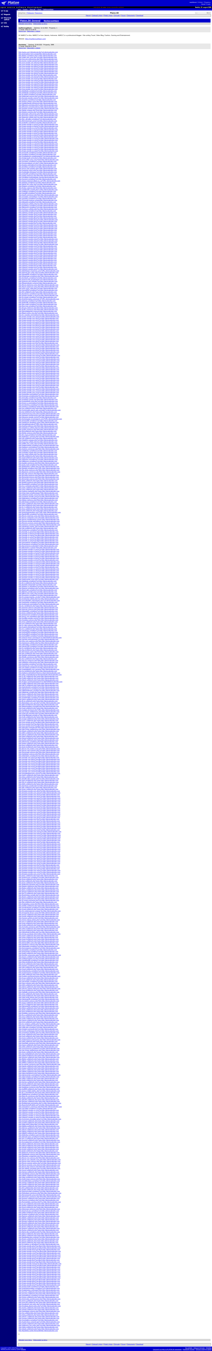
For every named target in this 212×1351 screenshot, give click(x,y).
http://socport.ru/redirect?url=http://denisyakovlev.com (37, 179)
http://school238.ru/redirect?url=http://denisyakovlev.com (38, 632)
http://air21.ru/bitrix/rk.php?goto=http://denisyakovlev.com (39, 1069)
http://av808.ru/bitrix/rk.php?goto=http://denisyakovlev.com (39, 1089)
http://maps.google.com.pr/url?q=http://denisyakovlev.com (39, 376)
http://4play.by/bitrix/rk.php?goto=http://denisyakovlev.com (39, 1055)
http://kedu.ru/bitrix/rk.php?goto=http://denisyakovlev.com (38, 888)
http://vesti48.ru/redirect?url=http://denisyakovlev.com (37, 193)
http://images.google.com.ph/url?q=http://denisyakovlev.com (39, 851)
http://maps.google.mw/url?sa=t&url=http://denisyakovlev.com (40, 1263)
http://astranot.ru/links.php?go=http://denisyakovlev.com (38, 204)
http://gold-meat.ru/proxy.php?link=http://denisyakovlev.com (39, 1179)
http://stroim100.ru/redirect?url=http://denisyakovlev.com (38, 646)
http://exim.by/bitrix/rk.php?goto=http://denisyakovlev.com (39, 747)
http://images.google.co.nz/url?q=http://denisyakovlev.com (39, 565)
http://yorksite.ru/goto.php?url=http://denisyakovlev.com (38, 452)
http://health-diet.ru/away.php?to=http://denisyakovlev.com (39, 778)
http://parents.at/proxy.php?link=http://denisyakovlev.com (38, 607)
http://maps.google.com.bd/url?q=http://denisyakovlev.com (39, 323)
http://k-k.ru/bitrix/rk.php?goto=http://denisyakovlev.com (38, 583)
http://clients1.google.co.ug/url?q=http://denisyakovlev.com (39, 1115)
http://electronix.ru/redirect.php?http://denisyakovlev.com (38, 741)
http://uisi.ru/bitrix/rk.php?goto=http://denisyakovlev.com (38, 1017)
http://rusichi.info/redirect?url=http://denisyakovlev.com (37, 627)
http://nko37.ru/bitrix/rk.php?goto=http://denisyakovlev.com (39, 1316)
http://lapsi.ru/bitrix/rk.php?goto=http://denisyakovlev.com (38, 1233)
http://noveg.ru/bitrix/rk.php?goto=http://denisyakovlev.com (39, 1318)
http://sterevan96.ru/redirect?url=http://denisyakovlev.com (39, 999)
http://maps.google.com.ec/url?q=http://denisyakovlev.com (39, 339)
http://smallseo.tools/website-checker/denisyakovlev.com (38, 177)
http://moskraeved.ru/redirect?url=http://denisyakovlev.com (39, 907)
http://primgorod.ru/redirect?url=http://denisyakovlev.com (38, 614)
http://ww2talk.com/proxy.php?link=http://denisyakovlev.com (39, 1043)
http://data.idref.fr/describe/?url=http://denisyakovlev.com (38, 1124)
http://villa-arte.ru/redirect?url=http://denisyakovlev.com (38, 1027)
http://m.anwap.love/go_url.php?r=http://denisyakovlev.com (39, 597)
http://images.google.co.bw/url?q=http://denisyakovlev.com (39, 551)
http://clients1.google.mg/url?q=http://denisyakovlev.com (38, 239)
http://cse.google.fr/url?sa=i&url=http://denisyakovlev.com (38, 724)
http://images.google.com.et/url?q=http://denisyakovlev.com (39, 817)
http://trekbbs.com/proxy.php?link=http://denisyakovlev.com (39, 1013)
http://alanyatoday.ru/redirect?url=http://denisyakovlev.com (39, 1077)
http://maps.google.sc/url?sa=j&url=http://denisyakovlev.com (39, 1271)
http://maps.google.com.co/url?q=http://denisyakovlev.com (39, 334)
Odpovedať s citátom (33, 31)
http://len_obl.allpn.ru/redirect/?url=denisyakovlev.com (37, 119)
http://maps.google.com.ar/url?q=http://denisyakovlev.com (39, 320)
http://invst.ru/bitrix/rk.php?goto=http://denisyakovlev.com (38, 1207)
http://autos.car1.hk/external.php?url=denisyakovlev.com (38, 52)
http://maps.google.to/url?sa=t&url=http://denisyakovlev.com (39, 1285)
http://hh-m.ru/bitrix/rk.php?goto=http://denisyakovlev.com (39, 782)
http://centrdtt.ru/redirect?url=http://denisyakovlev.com (37, 211)
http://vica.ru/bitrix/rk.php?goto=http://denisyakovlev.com (38, 1025)
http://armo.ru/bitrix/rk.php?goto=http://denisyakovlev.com (39, 696)
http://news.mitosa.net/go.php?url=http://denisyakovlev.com (39, 920)
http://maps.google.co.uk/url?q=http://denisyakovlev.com (38, 145)
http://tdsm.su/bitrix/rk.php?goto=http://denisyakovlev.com (39, 1008)
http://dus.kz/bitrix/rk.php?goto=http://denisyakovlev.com (38, 505)
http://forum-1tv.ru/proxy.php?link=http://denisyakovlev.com (39, 1158)
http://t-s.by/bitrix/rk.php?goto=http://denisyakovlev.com (38, 648)
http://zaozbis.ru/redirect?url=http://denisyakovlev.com (37, 198)
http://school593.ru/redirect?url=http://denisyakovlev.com (38, 636)
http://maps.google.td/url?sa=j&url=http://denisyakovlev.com (39, 1281)
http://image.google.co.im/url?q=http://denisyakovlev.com (38, 295)
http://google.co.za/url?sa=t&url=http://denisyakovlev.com (38, 540)
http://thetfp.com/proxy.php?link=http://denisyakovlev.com (38, 657)
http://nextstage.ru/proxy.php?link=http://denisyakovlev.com (39, 1311)
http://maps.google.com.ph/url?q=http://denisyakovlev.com (39, 375)
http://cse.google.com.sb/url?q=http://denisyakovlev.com (38, 87)
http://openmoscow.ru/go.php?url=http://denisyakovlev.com (39, 413)
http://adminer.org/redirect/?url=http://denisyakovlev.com (38, 459)
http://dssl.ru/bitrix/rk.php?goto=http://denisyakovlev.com (38, 736)
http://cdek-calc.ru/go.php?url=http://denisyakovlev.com (38, 57)
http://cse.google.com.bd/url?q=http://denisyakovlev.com (38, 66)
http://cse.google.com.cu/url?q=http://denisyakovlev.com (38, 71)
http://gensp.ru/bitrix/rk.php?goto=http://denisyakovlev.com (39, 1172)
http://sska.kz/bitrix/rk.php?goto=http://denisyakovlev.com (38, 995)
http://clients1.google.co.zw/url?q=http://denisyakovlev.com (39, 1117)
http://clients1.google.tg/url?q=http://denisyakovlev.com (38, 262)
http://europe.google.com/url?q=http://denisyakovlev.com (38, 98)
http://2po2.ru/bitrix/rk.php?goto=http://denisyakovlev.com (39, 680)
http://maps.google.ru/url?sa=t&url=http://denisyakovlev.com (39, 1269)
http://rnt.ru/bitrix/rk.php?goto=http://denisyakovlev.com (38, 623)
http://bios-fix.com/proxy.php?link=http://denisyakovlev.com (39, 1096)
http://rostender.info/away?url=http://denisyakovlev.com (38, 172)
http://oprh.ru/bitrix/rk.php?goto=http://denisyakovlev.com (38, 935)
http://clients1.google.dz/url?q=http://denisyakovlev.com (38, 221)
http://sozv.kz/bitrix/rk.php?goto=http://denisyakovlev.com (38, 990)
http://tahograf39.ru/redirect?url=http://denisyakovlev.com (38, 1006)
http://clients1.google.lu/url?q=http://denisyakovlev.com (38, 237)
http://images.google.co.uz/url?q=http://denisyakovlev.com (39, 572)
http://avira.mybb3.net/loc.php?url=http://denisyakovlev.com (39, 1091)
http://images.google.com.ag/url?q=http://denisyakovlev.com (39, 793)
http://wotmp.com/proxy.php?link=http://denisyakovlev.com (39, 449)
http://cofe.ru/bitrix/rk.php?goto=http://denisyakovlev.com (38, 717)
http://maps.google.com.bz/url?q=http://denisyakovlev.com (39, 332)
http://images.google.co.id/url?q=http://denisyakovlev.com (39, 555)
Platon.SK (32, 9)
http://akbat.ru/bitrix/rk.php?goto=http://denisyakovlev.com (39, 1071)
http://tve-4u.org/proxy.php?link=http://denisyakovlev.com (38, 660)
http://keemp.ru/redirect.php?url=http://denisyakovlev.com (39, 588)
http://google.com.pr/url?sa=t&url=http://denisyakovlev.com (39, 766)
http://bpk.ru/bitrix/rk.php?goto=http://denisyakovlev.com (38, 480)
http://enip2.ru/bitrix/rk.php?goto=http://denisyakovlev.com (39, 1149)
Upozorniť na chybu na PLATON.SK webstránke (167, 1349)
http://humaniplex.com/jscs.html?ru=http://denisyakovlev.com (40, 1202)
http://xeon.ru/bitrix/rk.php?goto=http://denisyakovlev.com (38, 1045)
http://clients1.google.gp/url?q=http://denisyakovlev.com (38, 228)
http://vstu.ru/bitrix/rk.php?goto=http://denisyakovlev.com (38, 1034)
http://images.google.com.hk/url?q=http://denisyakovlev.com (39, 823)
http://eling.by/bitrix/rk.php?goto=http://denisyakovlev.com (39, 1145)
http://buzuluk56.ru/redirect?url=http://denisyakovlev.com (38, 484)
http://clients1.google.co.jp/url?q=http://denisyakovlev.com (39, 1112)
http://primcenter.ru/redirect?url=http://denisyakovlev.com (38, 951)
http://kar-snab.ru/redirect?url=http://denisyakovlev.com (38, 304)
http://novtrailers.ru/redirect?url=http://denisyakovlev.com (38, 1320)
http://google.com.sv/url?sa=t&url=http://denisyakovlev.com (39, 768)
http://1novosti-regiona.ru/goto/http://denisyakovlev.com (38, 200)
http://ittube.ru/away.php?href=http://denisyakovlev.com (38, 110)
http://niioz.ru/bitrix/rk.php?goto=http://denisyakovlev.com (38, 1315)
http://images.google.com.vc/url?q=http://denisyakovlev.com (39, 874)
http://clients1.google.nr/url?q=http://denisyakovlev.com (38, 246)
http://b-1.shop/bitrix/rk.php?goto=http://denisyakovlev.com (39, 1092)
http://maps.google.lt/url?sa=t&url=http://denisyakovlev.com (39, 1260)
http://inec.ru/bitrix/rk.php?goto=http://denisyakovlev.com (38, 875)
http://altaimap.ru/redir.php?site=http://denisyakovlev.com (38, 692)
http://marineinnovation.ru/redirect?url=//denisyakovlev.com (39, 1288)
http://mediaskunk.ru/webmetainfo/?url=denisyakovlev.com (39, 156)
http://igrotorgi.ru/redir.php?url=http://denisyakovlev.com (38, 786)
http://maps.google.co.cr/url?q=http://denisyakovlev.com (38, 128)
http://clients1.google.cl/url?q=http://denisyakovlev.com (38, 216)
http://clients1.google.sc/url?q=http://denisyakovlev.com (38, 255)
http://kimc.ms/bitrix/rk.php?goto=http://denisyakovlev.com (39, 890)
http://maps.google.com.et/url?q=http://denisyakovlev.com (39, 341)
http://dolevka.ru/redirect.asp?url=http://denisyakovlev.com (39, 1135)
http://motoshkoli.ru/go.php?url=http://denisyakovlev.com (38, 401)
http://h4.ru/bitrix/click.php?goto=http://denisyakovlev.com (38, 1188)
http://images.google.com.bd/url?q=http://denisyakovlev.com (39, 800)
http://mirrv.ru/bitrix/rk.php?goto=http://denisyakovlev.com (38, 1301)
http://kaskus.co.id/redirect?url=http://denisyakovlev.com (38, 586)
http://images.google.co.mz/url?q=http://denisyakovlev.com (39, 563)
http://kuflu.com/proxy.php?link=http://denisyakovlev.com (38, 309)
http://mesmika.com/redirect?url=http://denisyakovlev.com (39, 394)
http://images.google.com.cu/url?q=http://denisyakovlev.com (39, 812)
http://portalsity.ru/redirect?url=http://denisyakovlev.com (38, 950)
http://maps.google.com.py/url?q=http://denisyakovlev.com (39, 378)
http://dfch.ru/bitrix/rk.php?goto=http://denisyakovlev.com (38, 733)
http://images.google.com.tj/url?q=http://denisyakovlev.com (39, 865)
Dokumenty (131, 15)
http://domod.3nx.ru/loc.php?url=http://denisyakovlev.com (38, 272)
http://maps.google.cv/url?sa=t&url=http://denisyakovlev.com (39, 1253)
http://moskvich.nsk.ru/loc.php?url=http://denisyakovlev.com (39, 1304)
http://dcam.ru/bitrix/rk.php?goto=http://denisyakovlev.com (39, 731)
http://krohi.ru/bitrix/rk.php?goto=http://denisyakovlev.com (38, 1226)
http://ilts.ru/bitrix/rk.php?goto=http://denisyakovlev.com (38, 787)
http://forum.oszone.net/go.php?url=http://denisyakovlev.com (40, 1163)
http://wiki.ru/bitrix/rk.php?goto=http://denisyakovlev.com (38, 1041)
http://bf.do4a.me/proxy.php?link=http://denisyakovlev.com (39, 475)
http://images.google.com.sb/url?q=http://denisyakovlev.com (39, 860)
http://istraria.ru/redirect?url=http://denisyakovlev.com (37, 301)
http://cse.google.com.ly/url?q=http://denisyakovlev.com (38, 78)
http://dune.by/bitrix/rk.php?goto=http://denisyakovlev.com (39, 738)
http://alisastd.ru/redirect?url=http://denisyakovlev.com (37, 202)
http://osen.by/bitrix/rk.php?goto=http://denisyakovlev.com (39, 939)
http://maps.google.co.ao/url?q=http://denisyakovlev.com (38, 124)
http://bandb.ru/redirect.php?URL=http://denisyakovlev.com (39, 468)
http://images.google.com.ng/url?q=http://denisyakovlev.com (39, 840)
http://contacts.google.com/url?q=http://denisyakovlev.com (39, 496)
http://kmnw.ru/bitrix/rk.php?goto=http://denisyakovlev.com (39, 891)
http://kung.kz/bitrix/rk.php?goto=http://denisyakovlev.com (39, 898)
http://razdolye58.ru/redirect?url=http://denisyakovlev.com (39, 960)
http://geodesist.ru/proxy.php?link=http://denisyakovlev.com (39, 1174)
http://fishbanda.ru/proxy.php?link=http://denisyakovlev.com (39, 1154)
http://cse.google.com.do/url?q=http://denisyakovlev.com (38, 73)
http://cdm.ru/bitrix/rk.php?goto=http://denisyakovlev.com (38, 488)
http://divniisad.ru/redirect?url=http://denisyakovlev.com (38, 502)
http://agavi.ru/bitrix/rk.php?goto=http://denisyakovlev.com (39, 1068)
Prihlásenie (30, 13)
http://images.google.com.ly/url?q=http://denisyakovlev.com (39, 830)
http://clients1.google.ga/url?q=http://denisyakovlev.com (38, 226)
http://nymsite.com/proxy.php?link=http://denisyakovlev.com (39, 927)
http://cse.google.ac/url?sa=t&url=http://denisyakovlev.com (39, 722)
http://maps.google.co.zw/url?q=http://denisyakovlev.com (38, 151)
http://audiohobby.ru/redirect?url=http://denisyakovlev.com (39, 697)
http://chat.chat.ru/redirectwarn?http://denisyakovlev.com (38, 493)
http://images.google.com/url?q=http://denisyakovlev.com (38, 108)
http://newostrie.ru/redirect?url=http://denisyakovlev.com (38, 602)
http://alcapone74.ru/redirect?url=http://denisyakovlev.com (39, 689)
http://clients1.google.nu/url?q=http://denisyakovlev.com (38, 248)
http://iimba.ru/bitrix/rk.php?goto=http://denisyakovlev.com (39, 1205)
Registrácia (208, 2)
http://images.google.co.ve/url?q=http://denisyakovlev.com (39, 574)
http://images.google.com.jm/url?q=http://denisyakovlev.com (39, 824)
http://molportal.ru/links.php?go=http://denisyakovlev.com (38, 599)
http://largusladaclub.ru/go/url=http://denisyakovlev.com (38, 311)
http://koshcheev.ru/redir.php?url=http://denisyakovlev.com (39, 895)
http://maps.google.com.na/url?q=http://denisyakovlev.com (39, 362)
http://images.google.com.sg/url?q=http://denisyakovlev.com (39, 861)
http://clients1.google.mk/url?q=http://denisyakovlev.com (38, 241)
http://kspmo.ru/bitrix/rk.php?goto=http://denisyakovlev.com (39, 1228)
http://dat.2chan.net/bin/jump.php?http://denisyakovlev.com (39, 729)
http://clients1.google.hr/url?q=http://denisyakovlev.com (38, 230)
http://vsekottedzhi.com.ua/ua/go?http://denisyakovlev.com (39, 669)
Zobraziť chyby (97, 15)
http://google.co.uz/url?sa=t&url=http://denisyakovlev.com (38, 537)
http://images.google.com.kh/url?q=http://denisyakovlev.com (39, 826)
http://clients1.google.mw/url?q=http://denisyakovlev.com (38, 244)
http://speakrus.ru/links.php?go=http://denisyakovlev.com (38, 428)
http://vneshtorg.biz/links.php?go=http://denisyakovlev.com (39, 1032)
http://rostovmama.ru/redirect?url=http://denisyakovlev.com (39, 972)
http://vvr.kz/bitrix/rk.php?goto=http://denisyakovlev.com (38, 671)
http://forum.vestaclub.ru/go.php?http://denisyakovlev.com (39, 517)
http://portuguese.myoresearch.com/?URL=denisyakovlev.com (40, 419)
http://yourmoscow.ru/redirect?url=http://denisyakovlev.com (39, 1048)
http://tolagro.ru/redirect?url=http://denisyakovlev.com (37, 186)
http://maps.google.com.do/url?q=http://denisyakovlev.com (39, 338)
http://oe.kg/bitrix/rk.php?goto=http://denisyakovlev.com (38, 412)
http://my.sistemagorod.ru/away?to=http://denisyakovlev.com (40, 911)
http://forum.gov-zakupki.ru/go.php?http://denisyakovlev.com (40, 1159)
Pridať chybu (108, 15)
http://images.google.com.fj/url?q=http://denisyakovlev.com (39, 819)
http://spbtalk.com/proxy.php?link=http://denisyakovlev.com (39, 992)
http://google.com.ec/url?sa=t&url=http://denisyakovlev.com (39, 763)
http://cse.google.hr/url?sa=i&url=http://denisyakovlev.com (39, 726)
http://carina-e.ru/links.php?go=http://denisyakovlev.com (38, 209)
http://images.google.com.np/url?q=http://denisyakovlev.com (39, 844)
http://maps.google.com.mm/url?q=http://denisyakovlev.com (39, 355)
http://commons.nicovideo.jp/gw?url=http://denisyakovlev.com (40, 1119)
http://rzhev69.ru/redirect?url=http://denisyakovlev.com (37, 174)
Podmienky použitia (189, 1349)
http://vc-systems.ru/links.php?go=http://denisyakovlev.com (39, 1024)
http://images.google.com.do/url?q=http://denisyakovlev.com (39, 814)
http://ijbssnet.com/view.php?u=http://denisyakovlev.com (38, 105)
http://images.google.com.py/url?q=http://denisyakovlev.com (39, 854)
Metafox (23, 1349)
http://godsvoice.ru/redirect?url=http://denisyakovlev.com (38, 530)
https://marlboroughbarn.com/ (35, 39)
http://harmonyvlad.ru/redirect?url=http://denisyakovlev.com (39, 1191)
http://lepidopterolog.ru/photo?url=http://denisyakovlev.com (39, 1237)
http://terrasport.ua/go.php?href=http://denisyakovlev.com (39, 652)
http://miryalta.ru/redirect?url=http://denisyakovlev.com (37, 398)
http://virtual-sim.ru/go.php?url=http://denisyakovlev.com (38, 666)
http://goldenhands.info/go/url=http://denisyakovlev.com (38, 103)
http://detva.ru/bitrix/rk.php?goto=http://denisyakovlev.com (39, 1131)
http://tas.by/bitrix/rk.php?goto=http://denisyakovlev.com (38, 650)
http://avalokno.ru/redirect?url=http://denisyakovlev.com (38, 205)
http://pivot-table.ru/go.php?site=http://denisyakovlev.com (38, 943)
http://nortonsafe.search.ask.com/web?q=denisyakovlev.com (40, 410)
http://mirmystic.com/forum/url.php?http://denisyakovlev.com (39, 1299)
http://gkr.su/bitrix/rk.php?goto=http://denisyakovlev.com (38, 528)
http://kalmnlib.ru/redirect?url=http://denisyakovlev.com (38, 302)
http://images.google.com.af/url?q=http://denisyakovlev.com (39, 791)
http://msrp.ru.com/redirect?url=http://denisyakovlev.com (38, 403)
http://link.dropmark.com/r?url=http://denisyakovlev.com (38, 121)
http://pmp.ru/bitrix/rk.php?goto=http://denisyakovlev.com (38, 613)
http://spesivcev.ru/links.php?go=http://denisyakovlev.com (38, 643)
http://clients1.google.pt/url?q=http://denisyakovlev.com (38, 253)
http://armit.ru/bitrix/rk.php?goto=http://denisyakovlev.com (39, 1084)
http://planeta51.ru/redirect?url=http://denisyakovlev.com (38, 611)
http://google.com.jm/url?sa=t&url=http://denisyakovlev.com (39, 764)
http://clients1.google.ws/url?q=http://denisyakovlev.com (38, 269)
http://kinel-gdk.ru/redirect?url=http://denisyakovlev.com (38, 590)
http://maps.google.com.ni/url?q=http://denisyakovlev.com (39, 366)
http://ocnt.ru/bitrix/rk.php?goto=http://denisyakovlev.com (38, 930)
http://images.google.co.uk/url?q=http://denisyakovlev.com (39, 570)
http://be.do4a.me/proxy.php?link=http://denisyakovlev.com (39, 470)
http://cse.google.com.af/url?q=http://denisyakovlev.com (38, 62)
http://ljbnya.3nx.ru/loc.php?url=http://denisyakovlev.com (38, 593)
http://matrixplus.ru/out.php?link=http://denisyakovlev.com (39, 904)
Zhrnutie (117, 15)
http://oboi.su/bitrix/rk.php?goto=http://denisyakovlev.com (38, 928)
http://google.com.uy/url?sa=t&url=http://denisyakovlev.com (39, 770)
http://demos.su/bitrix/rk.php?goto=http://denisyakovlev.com (39, 1128)
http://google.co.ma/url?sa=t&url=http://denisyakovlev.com (39, 535)
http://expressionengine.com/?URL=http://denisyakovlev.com (40, 512)
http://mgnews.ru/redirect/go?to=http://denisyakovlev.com (38, 396)
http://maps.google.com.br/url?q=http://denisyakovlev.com (39, 331)
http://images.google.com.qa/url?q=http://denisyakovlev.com (39, 856)
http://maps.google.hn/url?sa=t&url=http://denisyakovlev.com (40, 1256)
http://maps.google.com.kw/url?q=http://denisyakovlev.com (39, 352)
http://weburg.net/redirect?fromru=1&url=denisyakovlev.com (39, 673)
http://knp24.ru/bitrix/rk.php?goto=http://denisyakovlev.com (39, 1223)
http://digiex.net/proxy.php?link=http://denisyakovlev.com (38, 500)
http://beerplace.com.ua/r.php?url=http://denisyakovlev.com (39, 703)
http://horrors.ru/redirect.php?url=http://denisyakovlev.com (39, 1200)
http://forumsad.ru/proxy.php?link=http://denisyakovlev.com (39, 752)
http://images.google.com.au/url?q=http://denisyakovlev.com (39, 798)
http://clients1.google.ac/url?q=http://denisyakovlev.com (38, 212)
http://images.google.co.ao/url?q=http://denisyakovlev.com (39, 549)
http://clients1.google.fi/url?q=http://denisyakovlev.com (37, 223)
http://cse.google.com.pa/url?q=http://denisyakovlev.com (38, 84)
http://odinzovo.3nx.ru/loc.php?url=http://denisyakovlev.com (39, 1325)
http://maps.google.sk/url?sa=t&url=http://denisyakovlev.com (39, 1274)
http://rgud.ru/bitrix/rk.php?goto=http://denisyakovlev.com (38, 969)
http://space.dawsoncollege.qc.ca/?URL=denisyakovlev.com (39, 181)
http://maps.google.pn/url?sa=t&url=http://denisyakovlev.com (40, 1265)
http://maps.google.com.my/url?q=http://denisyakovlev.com (39, 361)
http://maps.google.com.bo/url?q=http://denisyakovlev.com (39, 329)
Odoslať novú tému (25, 24)
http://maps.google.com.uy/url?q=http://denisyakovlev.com (39, 391)
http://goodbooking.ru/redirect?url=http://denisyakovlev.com (39, 1181)
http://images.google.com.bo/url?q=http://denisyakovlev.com (39, 805)
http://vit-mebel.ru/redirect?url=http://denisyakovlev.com (38, 667)
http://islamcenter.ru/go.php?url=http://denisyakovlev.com (38, 579)
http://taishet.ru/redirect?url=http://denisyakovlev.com (37, 182)
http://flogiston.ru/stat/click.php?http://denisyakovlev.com (38, 1156)
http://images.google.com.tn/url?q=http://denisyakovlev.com (39, 867)
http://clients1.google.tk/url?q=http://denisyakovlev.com (38, 264)
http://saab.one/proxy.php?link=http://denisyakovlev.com (38, 175)
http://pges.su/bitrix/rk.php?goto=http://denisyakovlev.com (39, 941)
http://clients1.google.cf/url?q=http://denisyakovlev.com (38, 214)
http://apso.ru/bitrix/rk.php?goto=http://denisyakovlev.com (38, 694)
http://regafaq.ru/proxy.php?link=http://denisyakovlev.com (38, 620)
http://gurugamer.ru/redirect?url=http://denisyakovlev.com (38, 542)
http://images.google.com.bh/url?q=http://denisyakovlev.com (39, 801)
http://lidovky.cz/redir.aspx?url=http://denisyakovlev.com (38, 592)
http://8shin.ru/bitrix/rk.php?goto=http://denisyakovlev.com (39, 1059)
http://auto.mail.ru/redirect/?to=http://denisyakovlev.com (38, 465)
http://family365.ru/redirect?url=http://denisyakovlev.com (38, 514)
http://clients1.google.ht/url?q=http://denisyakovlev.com (38, 232)
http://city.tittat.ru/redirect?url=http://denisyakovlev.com (37, 1108)
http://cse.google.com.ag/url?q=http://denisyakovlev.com (38, 64)
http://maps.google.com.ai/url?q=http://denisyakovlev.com (39, 318)
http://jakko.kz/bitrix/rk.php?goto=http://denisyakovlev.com (39, 1212)
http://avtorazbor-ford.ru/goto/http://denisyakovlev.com (37, 54)
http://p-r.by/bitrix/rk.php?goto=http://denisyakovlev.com (38, 606)
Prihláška (208, 1348)
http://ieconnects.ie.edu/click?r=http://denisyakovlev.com (38, 546)
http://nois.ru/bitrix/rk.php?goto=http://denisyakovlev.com (38, 923)
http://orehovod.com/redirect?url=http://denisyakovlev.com (39, 604)
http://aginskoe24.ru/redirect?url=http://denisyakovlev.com (39, 687)
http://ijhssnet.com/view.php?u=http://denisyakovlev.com (38, 107)
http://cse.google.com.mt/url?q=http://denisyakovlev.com (38, 80)
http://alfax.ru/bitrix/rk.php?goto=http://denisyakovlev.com (38, 1078)
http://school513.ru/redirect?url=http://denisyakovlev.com (38, 634)
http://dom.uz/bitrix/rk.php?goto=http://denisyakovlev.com (38, 503)
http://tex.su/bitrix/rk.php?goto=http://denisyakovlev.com (38, 653)
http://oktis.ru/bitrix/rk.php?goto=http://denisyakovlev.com (38, 1327)
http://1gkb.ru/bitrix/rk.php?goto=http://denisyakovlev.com (38, 678)
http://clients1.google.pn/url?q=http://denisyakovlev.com (38, 249)
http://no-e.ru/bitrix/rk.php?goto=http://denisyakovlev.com (38, 921)
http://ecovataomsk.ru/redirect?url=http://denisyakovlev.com (39, 1142)
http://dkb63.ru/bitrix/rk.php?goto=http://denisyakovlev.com (39, 1133)
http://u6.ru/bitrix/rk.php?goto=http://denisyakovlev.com (38, 438)
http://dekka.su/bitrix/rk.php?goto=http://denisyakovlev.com (39, 1126)
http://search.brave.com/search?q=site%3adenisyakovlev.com (40, 637)
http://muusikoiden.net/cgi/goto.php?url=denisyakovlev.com (39, 600)
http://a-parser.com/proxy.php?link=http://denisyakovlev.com (39, 1064)
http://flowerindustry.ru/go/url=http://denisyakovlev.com (37, 283)
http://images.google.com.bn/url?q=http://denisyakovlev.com (39, 803)
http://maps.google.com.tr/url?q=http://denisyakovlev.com (38, 387)
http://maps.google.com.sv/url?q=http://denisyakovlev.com (39, 385)
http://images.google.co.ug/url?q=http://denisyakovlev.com (39, 569)
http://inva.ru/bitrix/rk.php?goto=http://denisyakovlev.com (38, 879)
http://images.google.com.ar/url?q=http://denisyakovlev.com (39, 796)
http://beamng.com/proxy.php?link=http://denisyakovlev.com (39, 472)
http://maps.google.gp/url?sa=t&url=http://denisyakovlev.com (40, 1255)
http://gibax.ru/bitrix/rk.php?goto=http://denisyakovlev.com (39, 1175)
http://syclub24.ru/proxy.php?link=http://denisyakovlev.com (39, 1001)
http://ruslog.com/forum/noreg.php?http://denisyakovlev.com (39, 976)
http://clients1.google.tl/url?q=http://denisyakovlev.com (37, 265)
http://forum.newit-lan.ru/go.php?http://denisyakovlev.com (39, 516)
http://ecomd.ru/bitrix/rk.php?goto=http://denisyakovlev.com (39, 1140)
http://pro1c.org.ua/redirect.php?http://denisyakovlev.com (38, 616)
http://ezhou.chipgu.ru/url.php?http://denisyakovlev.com (38, 101)
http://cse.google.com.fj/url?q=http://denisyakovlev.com (38, 75)
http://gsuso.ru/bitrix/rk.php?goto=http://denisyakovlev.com (39, 1186)
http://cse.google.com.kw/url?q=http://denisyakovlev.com (38, 77)
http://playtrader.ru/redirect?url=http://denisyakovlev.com (38, 946)
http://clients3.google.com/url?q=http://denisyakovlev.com (38, 495)
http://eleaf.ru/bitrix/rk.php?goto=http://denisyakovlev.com (38, 1144)
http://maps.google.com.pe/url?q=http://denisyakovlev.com (39, 371)
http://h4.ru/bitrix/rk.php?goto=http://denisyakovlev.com (38, 292)
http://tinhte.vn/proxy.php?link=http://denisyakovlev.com (38, 433)
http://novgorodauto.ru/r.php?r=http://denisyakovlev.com (38, 163)
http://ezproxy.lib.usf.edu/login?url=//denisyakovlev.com (38, 279)
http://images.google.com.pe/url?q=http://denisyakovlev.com (39, 847)
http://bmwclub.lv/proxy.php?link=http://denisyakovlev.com (39, 477)
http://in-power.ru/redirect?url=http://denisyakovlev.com (38, 297)
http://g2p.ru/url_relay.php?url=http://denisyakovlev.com (38, 288)
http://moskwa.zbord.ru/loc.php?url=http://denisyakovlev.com (40, 1306)
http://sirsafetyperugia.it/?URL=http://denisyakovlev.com (38, 424)
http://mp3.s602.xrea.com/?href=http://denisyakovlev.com (39, 159)
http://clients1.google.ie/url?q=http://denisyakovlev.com (38, 234)
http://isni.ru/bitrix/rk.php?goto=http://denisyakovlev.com (38, 881)
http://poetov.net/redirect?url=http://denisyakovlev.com (37, 165)
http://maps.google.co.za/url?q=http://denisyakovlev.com (38, 149)
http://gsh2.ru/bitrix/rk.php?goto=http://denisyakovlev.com (38, 775)
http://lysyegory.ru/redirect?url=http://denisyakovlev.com (38, 595)
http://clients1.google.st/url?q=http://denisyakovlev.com (38, 258)
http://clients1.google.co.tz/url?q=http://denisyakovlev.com (39, 1114)
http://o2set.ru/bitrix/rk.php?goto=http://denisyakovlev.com (39, 1323)
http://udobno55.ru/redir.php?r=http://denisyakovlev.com (38, 189)
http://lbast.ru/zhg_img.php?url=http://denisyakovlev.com (38, 313)
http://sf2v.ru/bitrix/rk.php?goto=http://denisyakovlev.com (38, 985)
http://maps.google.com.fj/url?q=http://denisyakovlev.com (38, 343)
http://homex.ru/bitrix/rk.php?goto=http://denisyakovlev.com (39, 1198)
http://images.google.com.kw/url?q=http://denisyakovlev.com (40, 828)
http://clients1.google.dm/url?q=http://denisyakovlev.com (38, 219)
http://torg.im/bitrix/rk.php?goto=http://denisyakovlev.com (38, 1011)
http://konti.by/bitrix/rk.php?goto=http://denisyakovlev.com (39, 1225)
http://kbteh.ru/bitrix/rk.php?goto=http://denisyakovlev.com (39, 1218)
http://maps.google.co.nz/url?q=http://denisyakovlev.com (38, 140)
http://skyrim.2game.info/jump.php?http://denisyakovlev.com (39, 988)
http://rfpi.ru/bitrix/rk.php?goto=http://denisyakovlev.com (38, 967)
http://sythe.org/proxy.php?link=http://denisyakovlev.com (38, 429)
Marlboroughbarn (48, 9)
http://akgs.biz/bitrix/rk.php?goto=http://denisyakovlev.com (39, 1073)
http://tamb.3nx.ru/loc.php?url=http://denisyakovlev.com (38, 184)
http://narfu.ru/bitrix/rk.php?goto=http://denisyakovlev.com (39, 1308)
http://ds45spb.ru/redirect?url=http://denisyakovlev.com (38, 92)
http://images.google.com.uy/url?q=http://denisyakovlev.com (39, 872)
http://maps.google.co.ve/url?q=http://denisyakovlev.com (38, 147)
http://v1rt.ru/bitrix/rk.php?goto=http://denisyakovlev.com (38, 1022)
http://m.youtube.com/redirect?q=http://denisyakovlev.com (39, 315)
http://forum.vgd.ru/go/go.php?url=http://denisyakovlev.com (39, 750)
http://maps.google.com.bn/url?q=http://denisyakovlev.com (39, 327)
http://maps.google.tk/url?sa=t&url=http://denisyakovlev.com (39, 1283)
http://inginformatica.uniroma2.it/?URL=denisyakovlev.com (39, 299)
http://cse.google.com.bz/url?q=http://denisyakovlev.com (38, 70)
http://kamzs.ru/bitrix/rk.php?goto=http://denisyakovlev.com (39, 1216)
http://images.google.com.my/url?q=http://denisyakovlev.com (40, 837)
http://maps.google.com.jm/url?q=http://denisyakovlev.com (39, 348)
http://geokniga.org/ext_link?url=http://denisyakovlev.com (38, 526)
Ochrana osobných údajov (203, 1349)
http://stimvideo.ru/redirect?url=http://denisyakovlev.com (38, 644)
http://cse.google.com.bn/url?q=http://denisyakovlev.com (38, 68)
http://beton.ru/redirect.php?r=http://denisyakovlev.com (38, 55)
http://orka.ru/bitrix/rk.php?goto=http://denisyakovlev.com (38, 937)
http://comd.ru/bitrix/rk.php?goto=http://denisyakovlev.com (39, 719)
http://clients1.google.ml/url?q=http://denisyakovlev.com (38, 242)
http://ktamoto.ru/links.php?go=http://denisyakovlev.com (38, 117)
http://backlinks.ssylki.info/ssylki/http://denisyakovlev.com (38, 1330)
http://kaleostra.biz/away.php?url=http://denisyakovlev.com (39, 884)
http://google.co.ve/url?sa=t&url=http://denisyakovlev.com (38, 539)
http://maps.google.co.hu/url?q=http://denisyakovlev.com (38, 130)
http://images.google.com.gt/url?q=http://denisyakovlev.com (39, 821)
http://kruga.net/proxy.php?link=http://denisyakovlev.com (38, 308)
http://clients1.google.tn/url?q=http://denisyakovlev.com (38, 267)
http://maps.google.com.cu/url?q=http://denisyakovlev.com (39, 336)
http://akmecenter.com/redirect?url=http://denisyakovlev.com (40, 1075)
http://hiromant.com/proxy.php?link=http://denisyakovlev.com (40, 1196)
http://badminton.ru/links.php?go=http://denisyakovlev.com (39, 466)
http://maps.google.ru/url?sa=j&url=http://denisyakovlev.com (39, 1267)
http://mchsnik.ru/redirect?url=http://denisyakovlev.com (38, 152)
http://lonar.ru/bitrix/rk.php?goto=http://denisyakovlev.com (38, 1241)
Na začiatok (188, 1348)
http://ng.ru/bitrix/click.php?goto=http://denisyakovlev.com (38, 1313)
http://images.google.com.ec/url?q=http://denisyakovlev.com (39, 816)
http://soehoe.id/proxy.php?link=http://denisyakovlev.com (38, 426)
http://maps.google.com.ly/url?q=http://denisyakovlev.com (39, 353)
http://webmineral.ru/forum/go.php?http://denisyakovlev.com (39, 1040)
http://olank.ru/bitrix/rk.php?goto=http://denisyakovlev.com (39, 1329)
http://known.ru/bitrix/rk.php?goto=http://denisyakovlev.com (39, 1221)
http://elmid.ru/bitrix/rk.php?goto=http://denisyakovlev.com (39, 1147)
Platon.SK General (30, 20)
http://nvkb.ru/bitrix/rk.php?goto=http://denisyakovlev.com (38, 925)
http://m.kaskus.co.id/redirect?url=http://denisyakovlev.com (39, 1244)
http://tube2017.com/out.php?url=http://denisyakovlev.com (39, 436)
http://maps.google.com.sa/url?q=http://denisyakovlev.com (39, 382)
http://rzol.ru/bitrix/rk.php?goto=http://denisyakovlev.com (38, 980)
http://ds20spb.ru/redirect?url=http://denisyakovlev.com (38, 91)
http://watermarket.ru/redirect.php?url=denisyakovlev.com (39, 445)
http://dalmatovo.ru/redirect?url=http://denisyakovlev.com (38, 498)
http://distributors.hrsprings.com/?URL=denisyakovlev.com (39, 271)
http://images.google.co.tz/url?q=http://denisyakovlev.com (39, 567)
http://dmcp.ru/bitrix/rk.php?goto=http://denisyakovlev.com (39, 734)
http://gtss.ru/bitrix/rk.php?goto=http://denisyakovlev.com (38, 777)
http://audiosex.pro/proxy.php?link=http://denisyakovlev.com (39, 1087)
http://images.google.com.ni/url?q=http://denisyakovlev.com (39, 842)
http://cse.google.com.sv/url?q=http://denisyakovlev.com (38, 89)
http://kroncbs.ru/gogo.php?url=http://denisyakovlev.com (38, 115)
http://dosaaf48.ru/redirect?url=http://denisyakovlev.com (38, 274)
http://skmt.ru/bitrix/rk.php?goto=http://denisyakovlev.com (38, 987)
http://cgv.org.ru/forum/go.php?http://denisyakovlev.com (38, 59)
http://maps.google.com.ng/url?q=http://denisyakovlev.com (39, 364)
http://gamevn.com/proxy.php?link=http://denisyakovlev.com (39, 525)
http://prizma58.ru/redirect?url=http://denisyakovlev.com (38, 420)
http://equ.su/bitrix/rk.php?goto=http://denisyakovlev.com (38, 509)
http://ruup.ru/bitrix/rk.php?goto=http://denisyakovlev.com (38, 978)
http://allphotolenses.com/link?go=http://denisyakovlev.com (39, 690)
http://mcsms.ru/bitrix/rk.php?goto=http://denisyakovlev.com (39, 1293)
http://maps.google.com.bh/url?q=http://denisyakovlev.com (39, 325)
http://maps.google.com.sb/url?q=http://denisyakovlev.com (39, 383)
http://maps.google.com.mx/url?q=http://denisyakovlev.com (39, 359)
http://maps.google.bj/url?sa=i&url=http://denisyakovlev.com (39, 1249)
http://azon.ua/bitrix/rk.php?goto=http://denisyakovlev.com (39, 699)
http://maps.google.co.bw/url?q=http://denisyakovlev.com (38, 126)
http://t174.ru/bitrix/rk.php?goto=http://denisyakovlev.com (38, 1004)
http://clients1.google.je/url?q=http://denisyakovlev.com (38, 235)
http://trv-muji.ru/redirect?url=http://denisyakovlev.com (37, 435)
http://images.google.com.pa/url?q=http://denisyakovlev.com (39, 846)
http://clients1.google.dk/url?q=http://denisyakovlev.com (38, 218)
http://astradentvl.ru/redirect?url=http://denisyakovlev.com (39, 1085)
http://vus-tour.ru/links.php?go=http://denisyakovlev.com (38, 442)
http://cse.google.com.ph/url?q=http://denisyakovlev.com (38, 85)
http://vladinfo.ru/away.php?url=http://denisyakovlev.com (38, 440)
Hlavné (88, 15)
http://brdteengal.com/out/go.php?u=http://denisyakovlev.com (40, 1103)
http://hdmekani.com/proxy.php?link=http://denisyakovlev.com (40, 1193)
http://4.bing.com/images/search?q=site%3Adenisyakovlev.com (40, 681)
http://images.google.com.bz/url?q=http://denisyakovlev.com (39, 808)
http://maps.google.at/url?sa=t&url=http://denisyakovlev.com (39, 1246)
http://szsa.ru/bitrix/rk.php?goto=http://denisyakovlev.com (38, 1002)
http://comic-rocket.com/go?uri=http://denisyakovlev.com (38, 61)
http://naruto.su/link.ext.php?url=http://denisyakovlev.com (38, 918)
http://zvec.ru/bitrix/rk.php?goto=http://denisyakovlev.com (38, 1052)
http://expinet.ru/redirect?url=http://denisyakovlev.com (37, 100)
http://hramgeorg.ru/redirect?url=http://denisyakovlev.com (39, 544)
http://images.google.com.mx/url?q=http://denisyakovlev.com (40, 835)
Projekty (25, 9)
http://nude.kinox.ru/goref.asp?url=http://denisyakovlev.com (39, 1322)
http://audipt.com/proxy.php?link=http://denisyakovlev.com (39, 463)
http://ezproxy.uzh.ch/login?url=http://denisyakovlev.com (38, 281)
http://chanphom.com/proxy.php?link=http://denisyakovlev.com (40, 1107)
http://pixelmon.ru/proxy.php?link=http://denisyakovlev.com (39, 944)
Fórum (39, 9)
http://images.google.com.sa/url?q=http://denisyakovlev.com (39, 858)
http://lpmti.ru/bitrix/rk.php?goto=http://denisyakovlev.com (38, 1242)
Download (139, 15)
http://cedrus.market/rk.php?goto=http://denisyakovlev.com (39, 491)
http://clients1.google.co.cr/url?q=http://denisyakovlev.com (39, 1110)
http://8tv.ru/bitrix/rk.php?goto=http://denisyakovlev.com (38, 456)
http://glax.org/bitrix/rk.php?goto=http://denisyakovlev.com (39, 1177)
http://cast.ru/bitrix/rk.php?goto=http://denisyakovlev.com (38, 708)
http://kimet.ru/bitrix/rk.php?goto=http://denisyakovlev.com (39, 1219)
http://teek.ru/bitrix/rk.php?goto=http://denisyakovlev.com (38, 1010)
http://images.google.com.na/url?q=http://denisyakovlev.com (39, 838)
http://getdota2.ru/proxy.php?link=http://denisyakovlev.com (39, 754)
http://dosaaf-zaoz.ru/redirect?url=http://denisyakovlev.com (39, 1136)
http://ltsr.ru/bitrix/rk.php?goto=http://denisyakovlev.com (38, 902)
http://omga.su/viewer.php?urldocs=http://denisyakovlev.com (40, 934)
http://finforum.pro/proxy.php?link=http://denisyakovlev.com (39, 1152)
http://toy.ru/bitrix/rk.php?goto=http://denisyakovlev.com (38, 659)
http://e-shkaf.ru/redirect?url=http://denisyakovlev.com (37, 94)
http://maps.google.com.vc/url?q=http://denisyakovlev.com (39, 392)
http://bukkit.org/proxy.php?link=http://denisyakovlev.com (38, 482)
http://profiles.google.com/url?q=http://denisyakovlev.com (38, 618)
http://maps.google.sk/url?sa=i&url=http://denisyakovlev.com (39, 1272)
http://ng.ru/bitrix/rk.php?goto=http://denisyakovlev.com (38, 408)
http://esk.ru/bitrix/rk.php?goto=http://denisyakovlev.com (38, 510)
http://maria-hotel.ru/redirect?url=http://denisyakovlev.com (39, 1286)
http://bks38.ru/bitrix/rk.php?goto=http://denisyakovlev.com (39, 1099)
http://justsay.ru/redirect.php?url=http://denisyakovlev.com (39, 1214)
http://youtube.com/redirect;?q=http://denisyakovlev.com (38, 197)
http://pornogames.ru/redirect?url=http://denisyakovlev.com (39, 948)
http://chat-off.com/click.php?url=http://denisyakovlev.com (38, 713)
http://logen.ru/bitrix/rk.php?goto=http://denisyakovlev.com (39, 1239)
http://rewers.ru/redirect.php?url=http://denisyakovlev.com (39, 965)
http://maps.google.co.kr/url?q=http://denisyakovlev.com (38, 137)
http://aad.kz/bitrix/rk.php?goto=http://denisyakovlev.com (38, 458)
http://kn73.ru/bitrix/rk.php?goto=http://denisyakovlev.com (38, 893)
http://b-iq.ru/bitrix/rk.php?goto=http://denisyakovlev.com (38, 701)
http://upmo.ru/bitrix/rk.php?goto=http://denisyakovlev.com (39, 1020)
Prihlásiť (201, 2)
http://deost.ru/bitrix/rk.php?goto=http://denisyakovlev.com (39, 1129)
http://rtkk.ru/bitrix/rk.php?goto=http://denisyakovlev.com (38, 974)
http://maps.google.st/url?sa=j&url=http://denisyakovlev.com (39, 1279)
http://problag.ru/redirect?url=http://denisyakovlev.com (37, 167)
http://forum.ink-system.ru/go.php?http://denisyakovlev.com (39, 749)
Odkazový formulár (199, 1348)
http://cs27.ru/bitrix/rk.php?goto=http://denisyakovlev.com (38, 720)
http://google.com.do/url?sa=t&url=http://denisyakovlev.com (39, 761)
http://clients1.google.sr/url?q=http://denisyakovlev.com (38, 256)
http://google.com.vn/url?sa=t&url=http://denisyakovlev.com (39, 771)
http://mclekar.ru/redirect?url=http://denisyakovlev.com (37, 154)
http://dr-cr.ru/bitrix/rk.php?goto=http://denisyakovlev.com (38, 1138)
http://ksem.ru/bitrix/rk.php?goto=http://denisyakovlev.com (39, 897)
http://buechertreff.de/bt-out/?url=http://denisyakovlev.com (39, 1105)
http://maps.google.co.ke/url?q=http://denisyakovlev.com (38, 135)
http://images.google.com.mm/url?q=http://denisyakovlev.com (40, 831)
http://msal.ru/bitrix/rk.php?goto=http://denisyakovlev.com (38, 909)
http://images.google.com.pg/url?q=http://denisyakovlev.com (39, 849)
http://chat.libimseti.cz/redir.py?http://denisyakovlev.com (38, 715)
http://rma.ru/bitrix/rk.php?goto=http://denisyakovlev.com (38, 622)
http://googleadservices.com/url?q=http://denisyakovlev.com (39, 773)
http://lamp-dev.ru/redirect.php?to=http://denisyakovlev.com (39, 1232)
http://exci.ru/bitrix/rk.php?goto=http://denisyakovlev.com (38, 745)
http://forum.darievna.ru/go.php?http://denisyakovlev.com (38, 285)
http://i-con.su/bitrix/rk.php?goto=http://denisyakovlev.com (39, 1204)
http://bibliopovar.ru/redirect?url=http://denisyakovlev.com (38, 1094)
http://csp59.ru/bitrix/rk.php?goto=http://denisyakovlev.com (39, 1122)
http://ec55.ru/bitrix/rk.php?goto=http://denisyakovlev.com (38, 740)
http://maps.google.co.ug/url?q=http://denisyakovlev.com (38, 144)
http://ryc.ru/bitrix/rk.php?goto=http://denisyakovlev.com (38, 629)
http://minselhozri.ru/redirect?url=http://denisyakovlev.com (39, 1295)
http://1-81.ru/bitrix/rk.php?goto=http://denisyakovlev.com (38, 676)
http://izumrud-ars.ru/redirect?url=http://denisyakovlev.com (39, 1211)
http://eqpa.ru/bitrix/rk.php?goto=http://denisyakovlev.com (39, 743)
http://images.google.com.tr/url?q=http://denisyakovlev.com (39, 868)
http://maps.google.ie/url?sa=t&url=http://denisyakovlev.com (39, 1258)
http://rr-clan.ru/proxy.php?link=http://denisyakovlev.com (38, 625)
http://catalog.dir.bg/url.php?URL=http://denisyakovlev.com (39, 710)
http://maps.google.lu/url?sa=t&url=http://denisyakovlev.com (39, 1262)
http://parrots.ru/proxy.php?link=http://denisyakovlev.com (38, 609)
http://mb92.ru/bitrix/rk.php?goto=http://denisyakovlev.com (39, 905)
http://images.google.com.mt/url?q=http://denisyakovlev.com (39, 833)
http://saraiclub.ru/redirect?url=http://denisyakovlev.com (38, 630)
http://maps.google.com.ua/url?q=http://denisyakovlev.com (39, 389)
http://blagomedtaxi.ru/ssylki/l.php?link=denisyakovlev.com (39, 706)
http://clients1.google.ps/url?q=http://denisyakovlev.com (38, 251)
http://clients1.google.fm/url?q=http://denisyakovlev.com (38, 225)
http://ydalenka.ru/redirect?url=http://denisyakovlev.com (38, 450)
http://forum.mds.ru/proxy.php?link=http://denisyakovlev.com (39, 1161)
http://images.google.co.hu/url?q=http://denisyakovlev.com (39, 553)
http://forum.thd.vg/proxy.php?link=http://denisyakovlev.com (39, 1166)
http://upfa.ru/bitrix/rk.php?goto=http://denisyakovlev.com (38, 1018)
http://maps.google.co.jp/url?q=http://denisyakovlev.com (38, 133)
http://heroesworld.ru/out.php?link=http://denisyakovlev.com (39, 1195)
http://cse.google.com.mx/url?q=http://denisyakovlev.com (38, 82)
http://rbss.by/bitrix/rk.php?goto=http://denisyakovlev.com (38, 962)
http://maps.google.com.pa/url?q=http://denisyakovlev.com (39, 369)
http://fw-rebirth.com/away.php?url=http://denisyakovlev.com (39, 1168)
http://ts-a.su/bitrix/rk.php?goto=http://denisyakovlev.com (38, 1015)
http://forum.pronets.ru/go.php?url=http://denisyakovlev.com (39, 1165)
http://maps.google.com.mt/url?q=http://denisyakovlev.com (39, 357)
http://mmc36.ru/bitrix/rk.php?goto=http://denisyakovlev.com (39, 1302)
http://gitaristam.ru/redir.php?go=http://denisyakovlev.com (39, 756)
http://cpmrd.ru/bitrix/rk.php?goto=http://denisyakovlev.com (39, 1121)
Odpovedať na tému (40, 24)
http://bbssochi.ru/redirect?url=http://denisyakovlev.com (38, 207)
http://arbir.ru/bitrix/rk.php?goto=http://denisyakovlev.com (38, 1080)
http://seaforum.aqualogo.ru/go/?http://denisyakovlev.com (39, 422)
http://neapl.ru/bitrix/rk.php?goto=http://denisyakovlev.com (39, 1309)
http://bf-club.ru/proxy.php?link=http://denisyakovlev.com (38, 473)
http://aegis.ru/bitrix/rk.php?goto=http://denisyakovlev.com (39, 1066)
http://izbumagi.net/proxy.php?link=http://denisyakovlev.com (39, 1209)
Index (19, 9)
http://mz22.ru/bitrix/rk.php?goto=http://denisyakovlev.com (39, 914)
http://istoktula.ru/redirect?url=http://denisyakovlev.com (38, 581)
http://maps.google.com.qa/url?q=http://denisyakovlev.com (39, 380)
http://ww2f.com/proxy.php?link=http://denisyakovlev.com (38, 195)
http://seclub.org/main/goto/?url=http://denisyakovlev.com (38, 639)
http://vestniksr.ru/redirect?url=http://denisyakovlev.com (38, 664)
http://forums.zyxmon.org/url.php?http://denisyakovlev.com (39, 523)
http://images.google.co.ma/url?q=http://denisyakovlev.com (39, 562)
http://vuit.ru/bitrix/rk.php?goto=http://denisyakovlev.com (38, 1036)
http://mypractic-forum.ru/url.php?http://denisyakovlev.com (39, 913)
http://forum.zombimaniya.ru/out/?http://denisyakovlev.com (39, 519)
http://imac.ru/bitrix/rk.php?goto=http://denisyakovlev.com (38, 789)
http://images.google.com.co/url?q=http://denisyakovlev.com (39, 810)
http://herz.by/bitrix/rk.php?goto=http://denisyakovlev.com (38, 780)
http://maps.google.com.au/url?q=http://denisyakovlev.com (39, 322)
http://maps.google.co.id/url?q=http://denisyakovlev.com (38, 131)
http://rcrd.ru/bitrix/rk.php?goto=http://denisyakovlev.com (38, 964)
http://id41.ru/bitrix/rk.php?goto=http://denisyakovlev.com (38, 784)
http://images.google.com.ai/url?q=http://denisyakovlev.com (39, 794)
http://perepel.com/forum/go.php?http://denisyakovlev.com (39, 415)
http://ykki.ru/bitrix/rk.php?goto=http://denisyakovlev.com (38, 1047)
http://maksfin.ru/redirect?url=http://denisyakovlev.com (37, 122)
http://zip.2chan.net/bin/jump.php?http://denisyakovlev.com (39, 1050)
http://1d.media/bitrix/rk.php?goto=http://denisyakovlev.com (39, 1054)
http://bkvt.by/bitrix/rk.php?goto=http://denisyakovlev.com (38, 704)
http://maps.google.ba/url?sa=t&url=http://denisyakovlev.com (40, 1248)
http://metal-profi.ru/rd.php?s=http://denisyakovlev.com (38, 158)
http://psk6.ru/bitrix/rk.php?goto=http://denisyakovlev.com (38, 953)
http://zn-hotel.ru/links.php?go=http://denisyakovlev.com (38, 454)
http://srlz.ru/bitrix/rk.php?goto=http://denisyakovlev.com (38, 994)
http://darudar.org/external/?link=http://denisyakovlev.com (38, 727)
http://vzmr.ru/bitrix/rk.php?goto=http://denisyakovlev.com (38, 1038)
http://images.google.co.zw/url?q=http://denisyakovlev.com (39, 577)
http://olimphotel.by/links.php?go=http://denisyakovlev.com (39, 932)
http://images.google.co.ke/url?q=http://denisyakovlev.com (39, 558)
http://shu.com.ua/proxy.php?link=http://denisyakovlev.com (39, 641)
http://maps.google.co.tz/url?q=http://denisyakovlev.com (38, 142)
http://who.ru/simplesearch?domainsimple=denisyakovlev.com (40, 674)
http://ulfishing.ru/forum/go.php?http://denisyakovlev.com (38, 662)
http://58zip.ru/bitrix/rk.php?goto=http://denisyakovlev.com (39, 1061)
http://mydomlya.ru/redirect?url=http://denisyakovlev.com (38, 405)
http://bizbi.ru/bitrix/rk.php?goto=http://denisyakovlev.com (38, 1098)
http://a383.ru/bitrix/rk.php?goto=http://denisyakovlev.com (39, 683)
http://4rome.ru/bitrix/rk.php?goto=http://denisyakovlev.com (39, 1057)
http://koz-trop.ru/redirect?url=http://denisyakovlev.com (38, 306)
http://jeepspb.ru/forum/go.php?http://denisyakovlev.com (38, 114)
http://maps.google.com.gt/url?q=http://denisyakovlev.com (39, 346)
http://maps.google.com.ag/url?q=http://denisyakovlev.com (39, 316)
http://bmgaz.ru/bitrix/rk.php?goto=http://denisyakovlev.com (39, 1101)
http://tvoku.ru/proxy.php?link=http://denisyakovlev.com (38, 188)
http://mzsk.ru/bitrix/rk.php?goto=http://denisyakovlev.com (39, 916)
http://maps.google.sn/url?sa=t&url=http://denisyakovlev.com (40, 1276)
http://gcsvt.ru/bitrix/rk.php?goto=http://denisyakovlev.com (39, 1170)
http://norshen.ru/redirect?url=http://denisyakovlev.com (38, 161)
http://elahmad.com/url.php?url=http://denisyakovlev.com (38, 96)
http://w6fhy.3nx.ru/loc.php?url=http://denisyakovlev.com (38, 443)
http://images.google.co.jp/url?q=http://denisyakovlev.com (39, 556)
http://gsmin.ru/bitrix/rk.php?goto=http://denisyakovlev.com (39, 1182)
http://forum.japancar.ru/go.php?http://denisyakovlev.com (38, 286)
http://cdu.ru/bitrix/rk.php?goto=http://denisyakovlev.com (38, 489)
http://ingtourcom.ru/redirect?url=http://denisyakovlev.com (39, 877)
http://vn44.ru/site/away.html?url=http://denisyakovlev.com (39, 1031)
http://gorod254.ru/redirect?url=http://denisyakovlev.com (38, 290)
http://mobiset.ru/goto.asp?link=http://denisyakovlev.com (38, 399)
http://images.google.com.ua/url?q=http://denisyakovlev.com (39, 870)
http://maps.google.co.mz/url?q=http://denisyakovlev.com (38, 138)
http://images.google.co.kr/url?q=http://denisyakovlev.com (39, 560)
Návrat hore (22, 31)
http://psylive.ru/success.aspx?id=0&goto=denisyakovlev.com (40, 955)
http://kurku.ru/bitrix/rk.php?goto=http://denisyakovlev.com (39, 1230)
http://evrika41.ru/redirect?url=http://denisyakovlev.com (38, 278)
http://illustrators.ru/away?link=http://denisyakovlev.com (38, 547)
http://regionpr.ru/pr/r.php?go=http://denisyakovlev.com (38, 170)
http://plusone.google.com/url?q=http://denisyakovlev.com (39, 417)
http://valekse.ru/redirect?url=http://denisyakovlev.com (37, 191)
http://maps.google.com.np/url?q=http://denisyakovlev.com (39, 368)
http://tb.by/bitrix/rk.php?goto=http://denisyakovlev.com (38, 431)
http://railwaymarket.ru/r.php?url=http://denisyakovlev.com (39, 958)
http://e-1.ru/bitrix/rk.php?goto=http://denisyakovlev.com (38, 507)
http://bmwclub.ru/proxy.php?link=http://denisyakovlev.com (39, 479)
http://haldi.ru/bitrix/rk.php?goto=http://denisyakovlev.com (38, 1189)
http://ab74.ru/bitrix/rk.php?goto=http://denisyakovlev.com (39, 685)
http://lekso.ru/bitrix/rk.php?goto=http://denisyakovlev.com (39, 1235)
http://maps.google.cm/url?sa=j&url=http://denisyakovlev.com (40, 1251)
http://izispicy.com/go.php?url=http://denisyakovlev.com (38, 112)
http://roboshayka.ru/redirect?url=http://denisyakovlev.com (39, 971)
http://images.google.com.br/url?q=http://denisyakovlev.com (39, 807)
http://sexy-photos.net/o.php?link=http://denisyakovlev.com (39, 983)
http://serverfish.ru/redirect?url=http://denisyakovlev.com (38, 981)
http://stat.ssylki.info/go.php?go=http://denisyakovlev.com (38, 997)
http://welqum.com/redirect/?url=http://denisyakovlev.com (38, 447)
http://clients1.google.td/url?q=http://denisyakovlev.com (38, 260)
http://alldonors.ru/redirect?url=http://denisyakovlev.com (38, 461)
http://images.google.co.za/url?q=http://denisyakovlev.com (39, 576)
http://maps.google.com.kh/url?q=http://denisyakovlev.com (39, 350)
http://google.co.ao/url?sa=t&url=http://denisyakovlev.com (38, 532)
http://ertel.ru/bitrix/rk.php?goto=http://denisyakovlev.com (38, 1151)
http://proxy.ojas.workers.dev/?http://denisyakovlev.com (38, 168)
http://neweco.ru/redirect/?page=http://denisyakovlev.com (38, 406)
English (209, 4)
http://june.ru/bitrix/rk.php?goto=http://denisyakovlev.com (38, 883)
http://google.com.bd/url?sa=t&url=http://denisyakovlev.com (39, 759)
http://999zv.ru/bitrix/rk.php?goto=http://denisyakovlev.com (39, 1062)
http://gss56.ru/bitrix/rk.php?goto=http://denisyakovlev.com (39, 1184)
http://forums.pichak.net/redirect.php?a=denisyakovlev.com (39, 521)
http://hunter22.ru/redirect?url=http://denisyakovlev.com (38, 294)
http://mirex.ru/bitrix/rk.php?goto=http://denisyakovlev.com (39, 1297)
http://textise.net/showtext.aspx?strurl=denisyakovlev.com (39, 655)
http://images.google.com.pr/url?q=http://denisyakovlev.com (39, 853)
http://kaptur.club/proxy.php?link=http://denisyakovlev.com (39, 886)
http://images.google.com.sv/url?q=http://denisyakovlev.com (39, 863)
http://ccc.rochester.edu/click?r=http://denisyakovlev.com (38, 486)
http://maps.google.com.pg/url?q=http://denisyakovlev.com (39, 373)
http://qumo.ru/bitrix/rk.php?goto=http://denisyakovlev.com (39, 957)
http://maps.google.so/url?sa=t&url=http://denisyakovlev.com (40, 1278)
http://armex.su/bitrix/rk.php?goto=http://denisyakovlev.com (39, 1082)
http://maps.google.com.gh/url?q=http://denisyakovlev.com (39, 345)
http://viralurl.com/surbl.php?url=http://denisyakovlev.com (38, 1029)
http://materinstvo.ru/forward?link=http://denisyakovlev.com (39, 1290)
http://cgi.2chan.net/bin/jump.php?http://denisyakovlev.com (39, 711)
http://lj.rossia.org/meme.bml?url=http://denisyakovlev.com (39, 900)
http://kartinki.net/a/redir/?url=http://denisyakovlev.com (37, 585)
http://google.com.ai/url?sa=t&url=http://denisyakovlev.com (39, 757)
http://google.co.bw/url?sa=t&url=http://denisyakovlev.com (39, 533)
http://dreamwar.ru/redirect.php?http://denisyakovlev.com (38, 276)
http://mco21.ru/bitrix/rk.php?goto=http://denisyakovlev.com (39, 1292)
